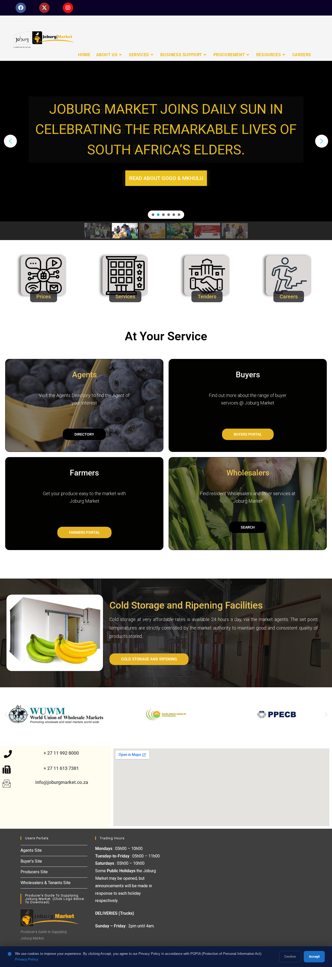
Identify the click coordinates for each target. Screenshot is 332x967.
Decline (290, 956)
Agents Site (31, 850)
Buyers (248, 374)
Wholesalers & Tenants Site (45, 882)
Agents (84, 374)
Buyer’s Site (31, 861)
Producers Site (34, 871)
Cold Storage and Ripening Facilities (186, 605)
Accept (314, 956)
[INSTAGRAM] (68, 8)
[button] (10, 141)
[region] (166, 150)
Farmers (84, 472)
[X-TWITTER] (44, 8)
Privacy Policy (26, 959)
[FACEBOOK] (21, 8)
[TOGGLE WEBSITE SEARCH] (318, 55)
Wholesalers (247, 472)
